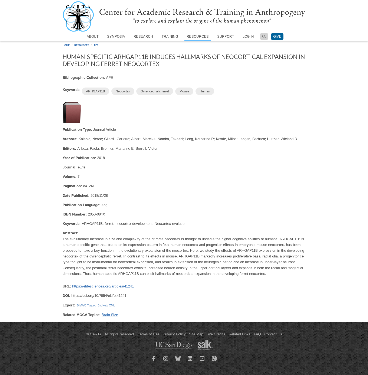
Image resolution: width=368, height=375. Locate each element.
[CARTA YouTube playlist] (202, 361)
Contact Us (273, 334)
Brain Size (110, 315)
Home (66, 45)
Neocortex (123, 91)
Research (143, 36)
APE (96, 45)
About (93, 36)
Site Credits (216, 334)
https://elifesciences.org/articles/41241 (103, 286)
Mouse (184, 91)
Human (205, 91)
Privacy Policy (174, 334)
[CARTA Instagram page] (166, 361)
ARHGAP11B (95, 91)
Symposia (116, 36)
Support (225, 36)
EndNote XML (106, 305)
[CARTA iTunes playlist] (214, 358)
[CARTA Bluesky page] (178, 361)
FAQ (257, 334)
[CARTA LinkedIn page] (190, 361)
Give (277, 36)
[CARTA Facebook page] (153, 361)
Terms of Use (148, 334)
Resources (198, 36)
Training (170, 36)
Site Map (196, 334)
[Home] (184, 16)
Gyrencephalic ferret (155, 91)
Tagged (91, 305)
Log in (248, 36)
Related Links (239, 334)
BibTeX (81, 305)
